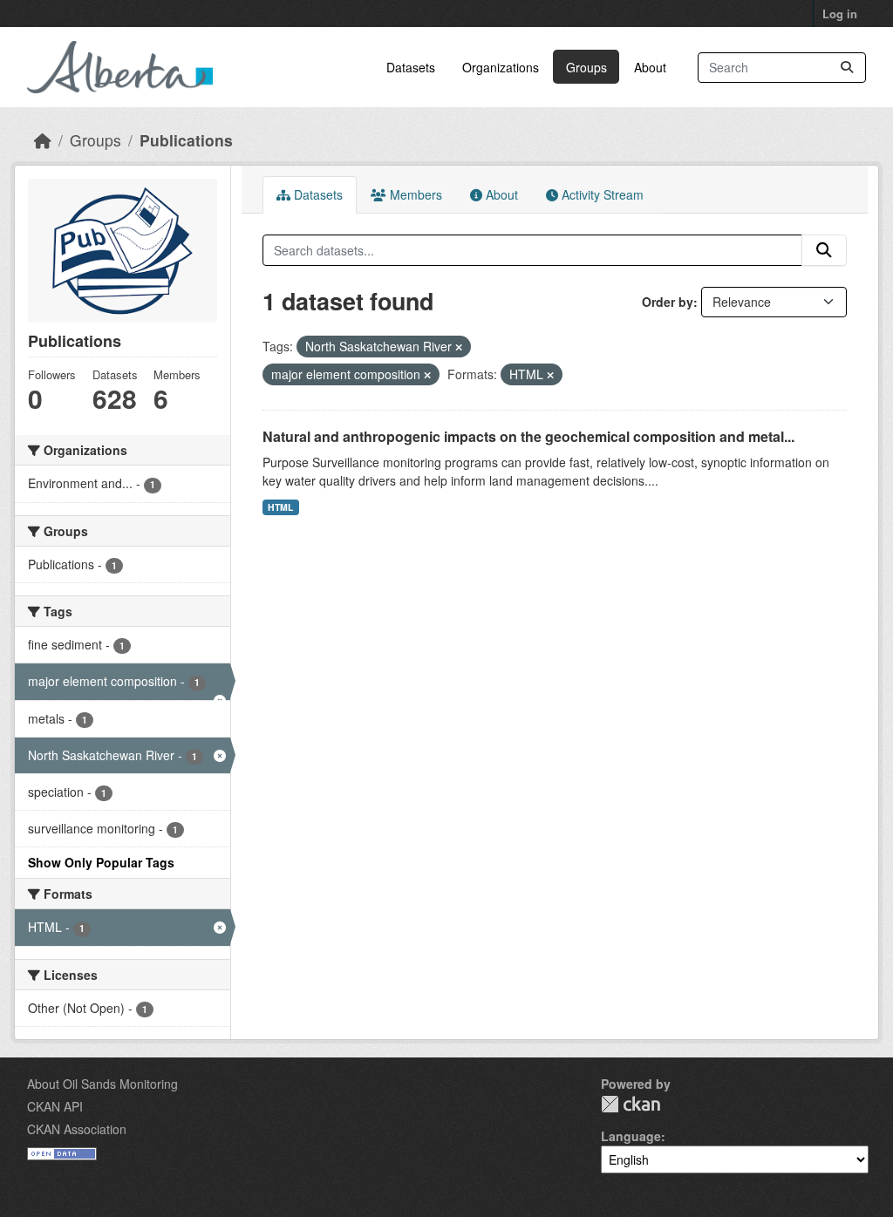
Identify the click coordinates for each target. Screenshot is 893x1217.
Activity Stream (601, 194)
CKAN (630, 1104)
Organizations (500, 67)
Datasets (410, 67)
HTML (280, 506)
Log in (839, 13)
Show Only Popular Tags (101, 862)
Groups (586, 67)
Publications (186, 140)
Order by (667, 301)
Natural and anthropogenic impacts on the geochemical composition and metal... (528, 436)
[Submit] (846, 67)
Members (414, 194)
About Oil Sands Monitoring (102, 1083)
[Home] (42, 140)
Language (631, 1136)
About (650, 67)
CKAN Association (76, 1129)
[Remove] (458, 347)
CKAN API (55, 1106)
